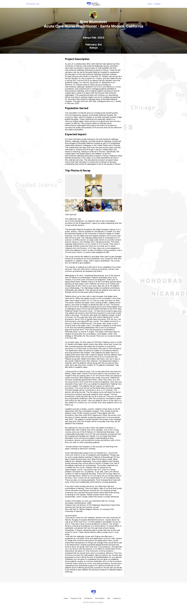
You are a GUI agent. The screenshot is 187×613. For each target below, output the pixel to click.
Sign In (150, 4)
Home (66, 598)
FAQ (108, 598)
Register (158, 4)
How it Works (100, 598)
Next (119, 186)
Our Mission (88, 598)
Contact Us (117, 598)
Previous (66, 186)
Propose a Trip (76, 598)
